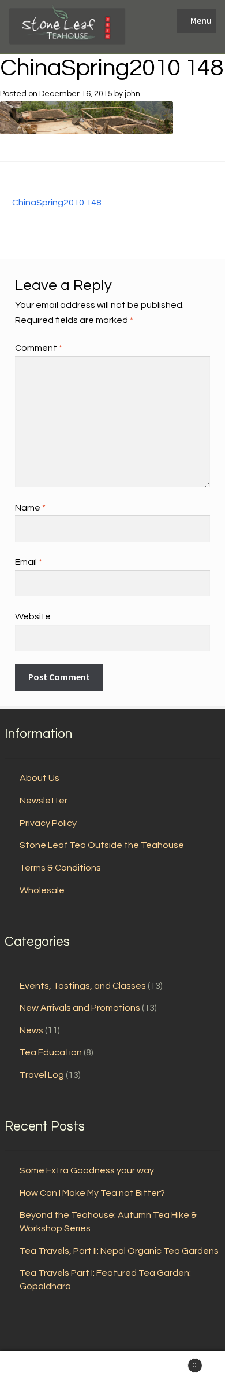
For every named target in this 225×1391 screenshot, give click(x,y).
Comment (38, 348)
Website (33, 616)
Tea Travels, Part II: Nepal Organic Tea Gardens (119, 1251)
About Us (39, 778)
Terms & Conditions (60, 867)
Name (30, 507)
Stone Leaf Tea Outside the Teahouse (102, 845)
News (31, 1030)
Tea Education (51, 1052)
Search (112, 1371)
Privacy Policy (48, 823)
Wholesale (42, 890)
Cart (173, 1361)
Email (28, 562)
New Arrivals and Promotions (80, 1007)
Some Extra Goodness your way (87, 1170)
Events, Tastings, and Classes (83, 985)
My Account (37, 1371)
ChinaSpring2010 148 (57, 204)
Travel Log (42, 1075)
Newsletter (44, 800)
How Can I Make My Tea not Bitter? (92, 1193)
